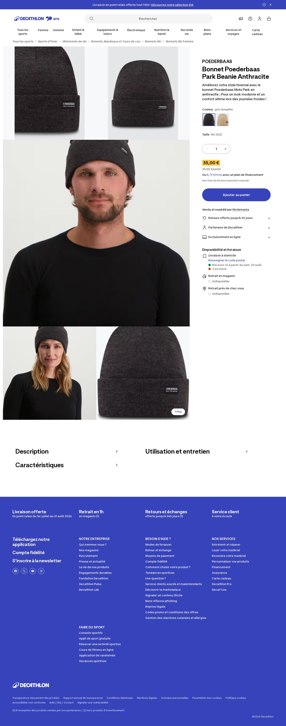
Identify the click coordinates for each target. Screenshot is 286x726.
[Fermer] (270, 5)
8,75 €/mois (214, 174)
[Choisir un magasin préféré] (241, 18)
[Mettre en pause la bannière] (264, 5)
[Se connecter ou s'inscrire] (259, 18)
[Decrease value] (206, 149)
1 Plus (178, 411)
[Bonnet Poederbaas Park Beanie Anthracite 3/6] (96, 233)
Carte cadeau (257, 32)
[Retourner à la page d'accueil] (36, 18)
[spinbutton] (216, 149)
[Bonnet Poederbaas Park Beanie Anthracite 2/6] (49, 93)
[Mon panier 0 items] (269, 18)
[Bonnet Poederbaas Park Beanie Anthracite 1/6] (143, 93)
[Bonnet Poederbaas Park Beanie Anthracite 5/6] (143, 373)
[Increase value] (225, 149)
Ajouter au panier (236, 195)
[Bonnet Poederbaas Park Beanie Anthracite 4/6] (49, 373)
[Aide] (250, 18)
